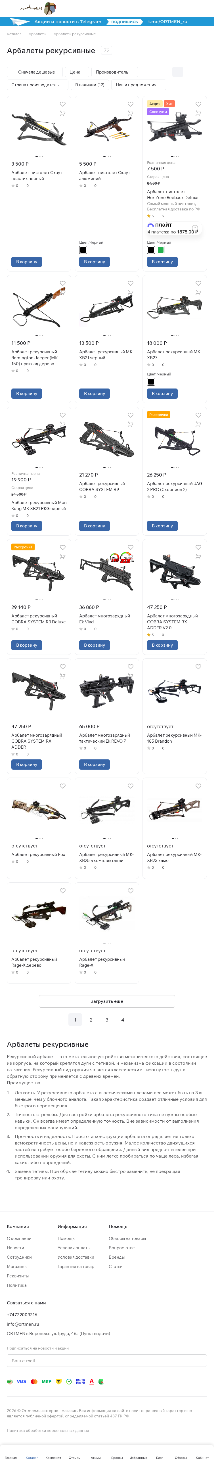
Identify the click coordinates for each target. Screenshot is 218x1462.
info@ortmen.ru (23, 1324)
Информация (72, 1226)
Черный (83, 250)
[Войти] (174, 8)
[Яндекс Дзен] (169, 1381)
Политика (17, 1285)
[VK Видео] (192, 1381)
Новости (15, 1247)
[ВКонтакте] (124, 1381)
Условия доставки (76, 1257)
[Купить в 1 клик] (63, 113)
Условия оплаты (74, 1247)
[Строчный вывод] (189, 72)
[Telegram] (135, 1381)
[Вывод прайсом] (201, 72)
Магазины (17, 1266)
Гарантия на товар (76, 1266)
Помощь (66, 1238)
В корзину (26, 261)
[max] (203, 1381)
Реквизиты (18, 1276)
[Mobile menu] (9, 8)
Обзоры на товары (127, 1238)
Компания (18, 1226)
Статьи (116, 1266)
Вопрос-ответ (123, 1247)
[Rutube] (180, 1381)
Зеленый (161, 250)
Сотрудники (19, 1257)
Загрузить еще (107, 1001)
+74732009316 (22, 1314)
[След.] (139, 1019)
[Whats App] (158, 1381)
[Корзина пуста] (204, 8)
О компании (19, 1238)
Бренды (117, 1257)
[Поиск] (160, 8)
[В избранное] (63, 104)
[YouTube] (146, 1381)
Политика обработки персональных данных (48, 1430)
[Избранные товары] (189, 8)
